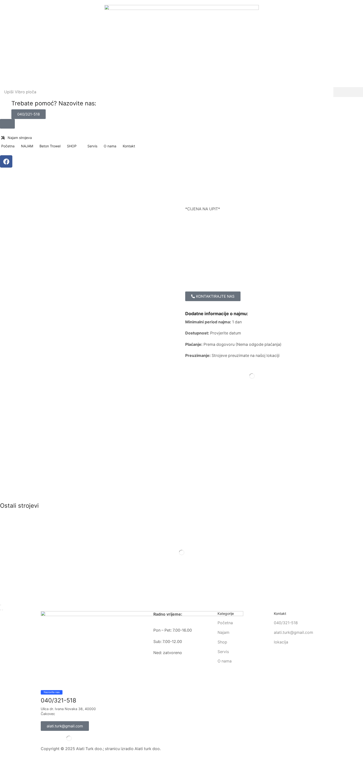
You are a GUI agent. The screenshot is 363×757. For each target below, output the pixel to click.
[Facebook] (6, 161)
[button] (28, 114)
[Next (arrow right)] (2, 609)
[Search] (348, 92)
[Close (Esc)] (0, 604)
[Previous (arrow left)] (0, 609)
